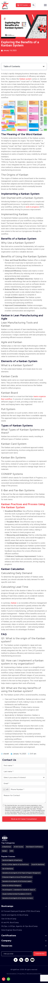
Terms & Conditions (38, 813)
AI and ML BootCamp (38, 864)
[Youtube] (32, 960)
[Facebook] (16, 960)
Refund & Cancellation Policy (34, 973)
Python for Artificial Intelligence (11, 885)
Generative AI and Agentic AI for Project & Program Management (21, 873)
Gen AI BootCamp (7, 868)
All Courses (24, 5)
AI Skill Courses (18, 847)
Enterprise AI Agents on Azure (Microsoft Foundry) (17, 877)
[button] (44, 66)
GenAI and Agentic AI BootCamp (12, 860)
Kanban (14, 603)
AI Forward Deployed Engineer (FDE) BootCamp (20, 911)
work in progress (32, 207)
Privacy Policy (26, 813)
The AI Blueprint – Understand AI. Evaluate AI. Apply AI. (18, 889)
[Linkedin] (27, 960)
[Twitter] (21, 960)
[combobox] (6, 789)
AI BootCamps (6, 847)
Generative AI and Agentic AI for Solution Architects (17, 898)
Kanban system (25, 79)
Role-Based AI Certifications (34, 847)
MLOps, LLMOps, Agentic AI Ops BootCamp (15, 864)
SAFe (11, 851)
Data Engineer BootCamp (11, 930)
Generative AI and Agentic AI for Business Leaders (16, 881)
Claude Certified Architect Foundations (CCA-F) (16, 894)
